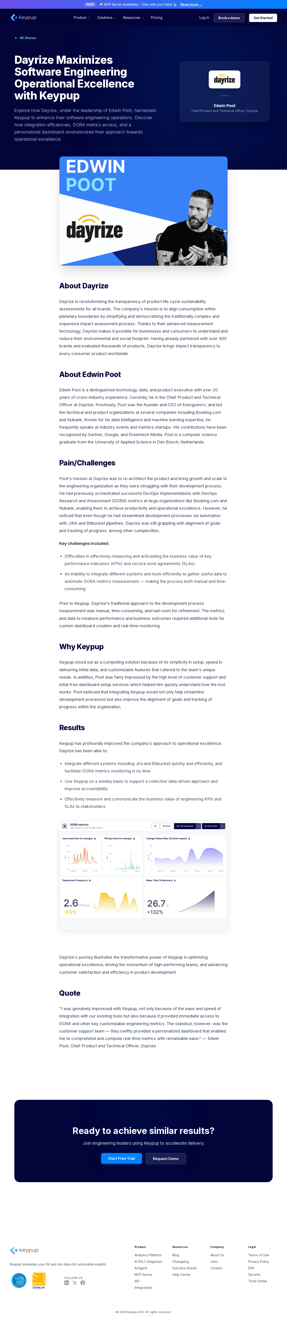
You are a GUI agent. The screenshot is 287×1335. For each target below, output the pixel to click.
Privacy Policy (258, 1261)
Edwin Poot (70, 389)
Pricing (156, 17)
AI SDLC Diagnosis (148, 1261)
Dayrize (66, 301)
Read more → (191, 4)
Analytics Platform (148, 1255)
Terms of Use (258, 1255)
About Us (217, 1255)
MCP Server (143, 1274)
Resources (131, 17)
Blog (175, 1255)
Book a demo (229, 18)
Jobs (214, 1261)
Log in (204, 17)
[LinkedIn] (66, 1282)
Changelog (180, 1261)
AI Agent (141, 1268)
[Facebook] (82, 1282)
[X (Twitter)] (74, 1282)
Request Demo (166, 1158)
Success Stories (184, 1268)
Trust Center (257, 1281)
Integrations (143, 1287)
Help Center (181, 1274)
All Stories (28, 38)
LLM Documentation (143, 1315)
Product (80, 17)
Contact (216, 1268)
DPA (251, 1268)
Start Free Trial (121, 1158)
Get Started (263, 18)
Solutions (104, 17)
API (137, 1281)
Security (254, 1274)
